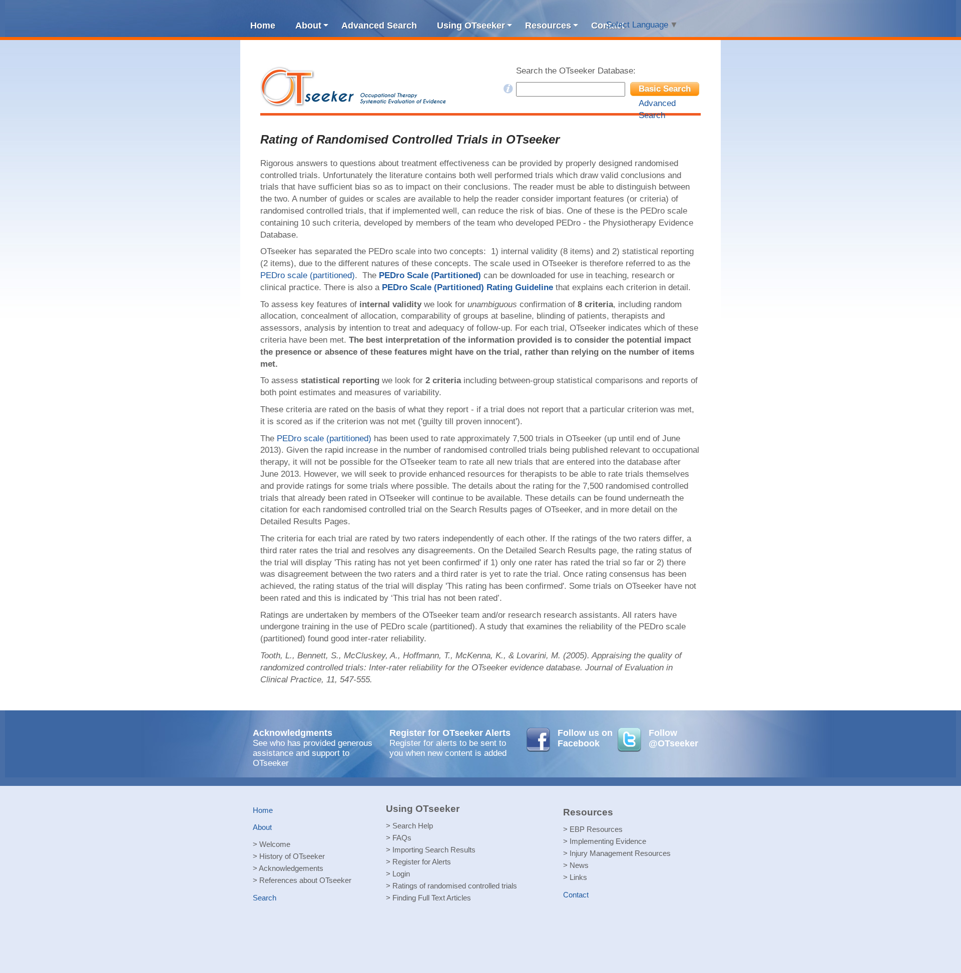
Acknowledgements (291, 868)
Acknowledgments (292, 733)
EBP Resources (596, 829)
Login (401, 873)
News (579, 865)
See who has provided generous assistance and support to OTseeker (312, 753)
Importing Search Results (433, 849)
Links (578, 877)
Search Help (412, 825)
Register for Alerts (421, 861)
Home (263, 810)
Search (264, 897)
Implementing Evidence (608, 841)
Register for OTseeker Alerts (450, 733)
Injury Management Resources (620, 853)
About (262, 827)
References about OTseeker (305, 880)
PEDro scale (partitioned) (307, 275)
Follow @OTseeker (673, 738)
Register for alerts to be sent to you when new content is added (448, 748)
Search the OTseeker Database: (576, 71)
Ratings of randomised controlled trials (454, 885)
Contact (576, 894)
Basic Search (665, 89)
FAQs (401, 837)
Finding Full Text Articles (431, 897)
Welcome (274, 844)
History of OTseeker (292, 856)
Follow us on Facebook (585, 738)
